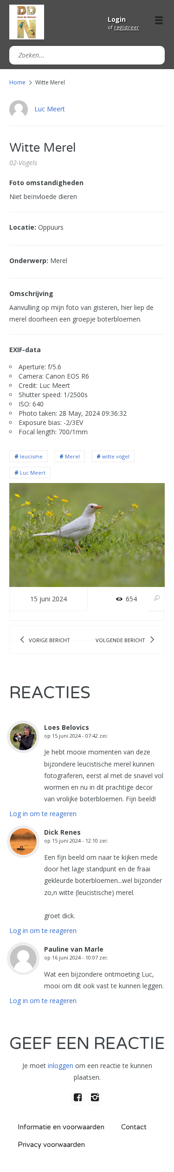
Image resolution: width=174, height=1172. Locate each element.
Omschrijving (31, 293)
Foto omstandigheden (46, 182)
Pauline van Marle (73, 949)
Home (17, 82)
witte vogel (115, 456)
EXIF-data (25, 349)
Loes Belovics (66, 727)
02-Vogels (23, 162)
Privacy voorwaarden (51, 1144)
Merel (72, 456)
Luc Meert (49, 108)
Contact (134, 1127)
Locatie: (22, 227)
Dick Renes (62, 832)
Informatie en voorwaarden (61, 1127)
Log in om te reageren (43, 813)
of (123, 27)
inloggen (60, 1065)
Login (117, 19)
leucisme (31, 456)
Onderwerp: (28, 260)
